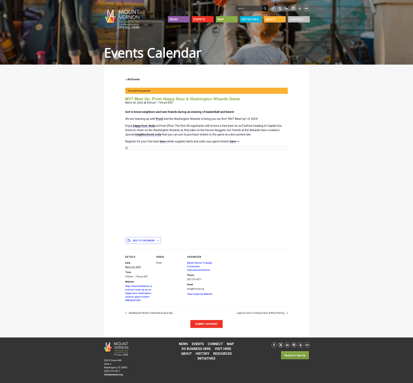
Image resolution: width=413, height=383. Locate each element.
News (173, 19)
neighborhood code (148, 134)
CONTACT (296, 19)
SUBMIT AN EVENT (206, 324)
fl (306, 8)
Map (220, 19)
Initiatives (206, 358)
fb (273, 8)
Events (199, 19)
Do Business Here (196, 348)
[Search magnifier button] (265, 8)
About (270, 19)
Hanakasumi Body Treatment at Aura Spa (150, 313)
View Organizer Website (199, 294)
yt (299, 8)
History (202, 353)
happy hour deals (144, 125)
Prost (159, 118)
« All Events (132, 79)
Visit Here (223, 348)
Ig (293, 8)
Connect (215, 344)
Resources (222, 353)
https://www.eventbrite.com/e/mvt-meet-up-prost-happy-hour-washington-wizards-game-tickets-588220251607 (138, 293)
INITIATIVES (250, 19)
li (286, 8)
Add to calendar (144, 240)
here (163, 141)
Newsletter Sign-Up (295, 355)
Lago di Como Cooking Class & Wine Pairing (261, 313)
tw (279, 8)
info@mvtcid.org (113, 374)
